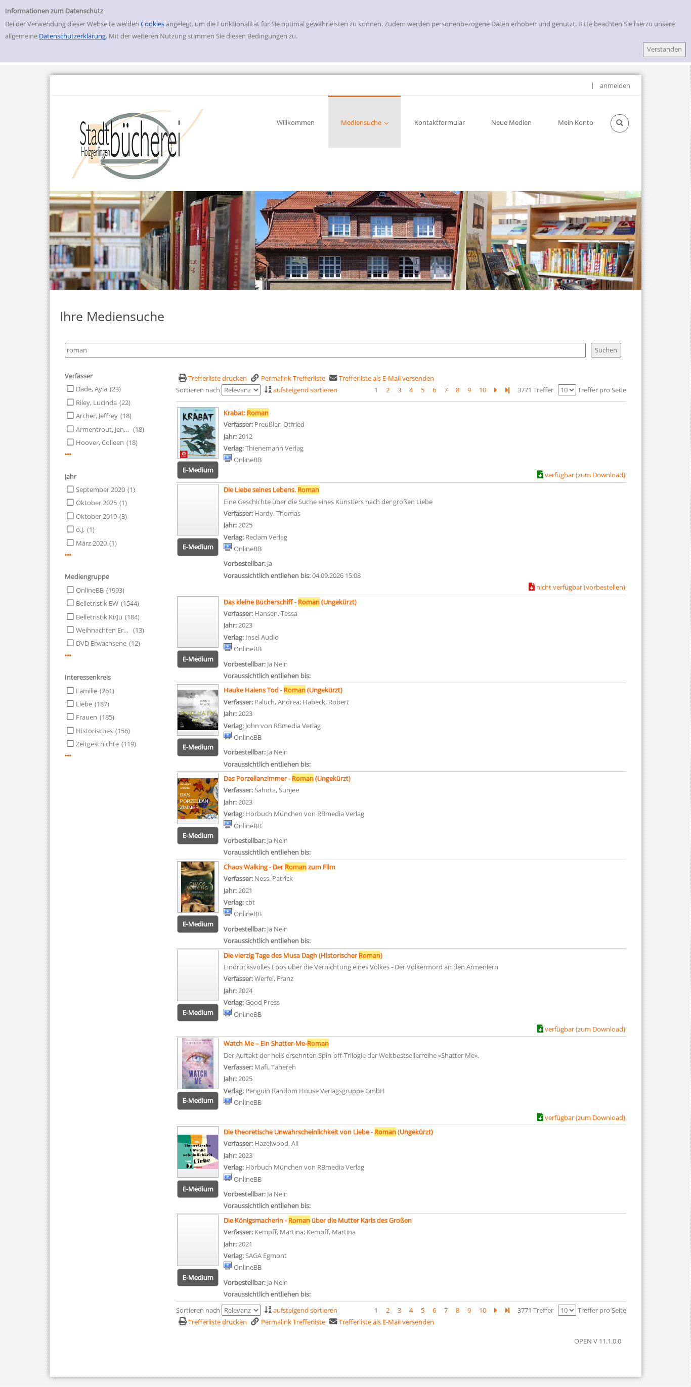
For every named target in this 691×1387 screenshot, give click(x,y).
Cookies (152, 23)
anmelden (615, 85)
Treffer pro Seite (602, 389)
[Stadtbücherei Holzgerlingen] (137, 143)
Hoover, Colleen (100, 442)
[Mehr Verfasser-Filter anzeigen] (68, 454)
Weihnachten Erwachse (103, 630)
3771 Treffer (535, 389)
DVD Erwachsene (101, 643)
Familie (86, 690)
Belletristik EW (97, 603)
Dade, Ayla (91, 388)
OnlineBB (90, 590)
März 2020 (91, 543)
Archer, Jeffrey (97, 415)
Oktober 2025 (96, 502)
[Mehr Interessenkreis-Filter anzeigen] (68, 755)
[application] (364, 122)
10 (482, 389)
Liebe (84, 703)
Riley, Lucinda (96, 402)
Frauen (86, 717)
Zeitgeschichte (97, 743)
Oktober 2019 (96, 516)
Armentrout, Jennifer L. (103, 429)
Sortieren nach (198, 389)
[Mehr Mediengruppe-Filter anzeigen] (68, 655)
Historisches (94, 730)
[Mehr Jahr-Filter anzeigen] (68, 555)
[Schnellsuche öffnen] (620, 123)
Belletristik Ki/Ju (99, 616)
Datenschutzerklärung (72, 35)
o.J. (80, 529)
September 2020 (100, 489)
